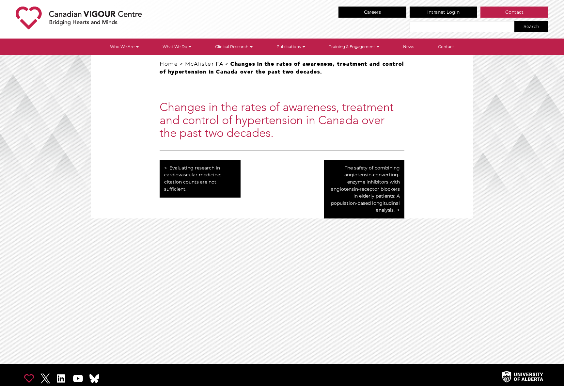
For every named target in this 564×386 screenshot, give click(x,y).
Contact (514, 12)
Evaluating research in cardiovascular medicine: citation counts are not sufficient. (192, 178)
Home (169, 64)
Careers (372, 12)
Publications (289, 46)
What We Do (175, 46)
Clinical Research (232, 46)
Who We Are (122, 46)
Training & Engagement (352, 46)
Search (531, 26)
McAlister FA (204, 64)
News (408, 46)
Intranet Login (443, 12)
